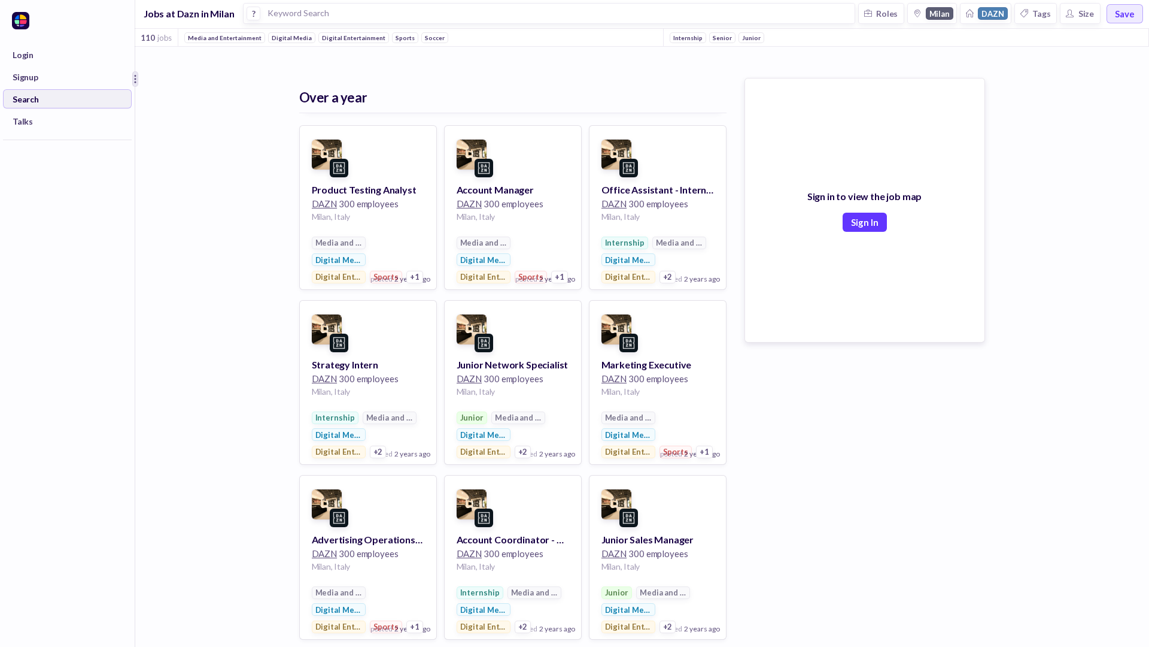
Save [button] (1125, 13)
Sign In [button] (865, 222)
